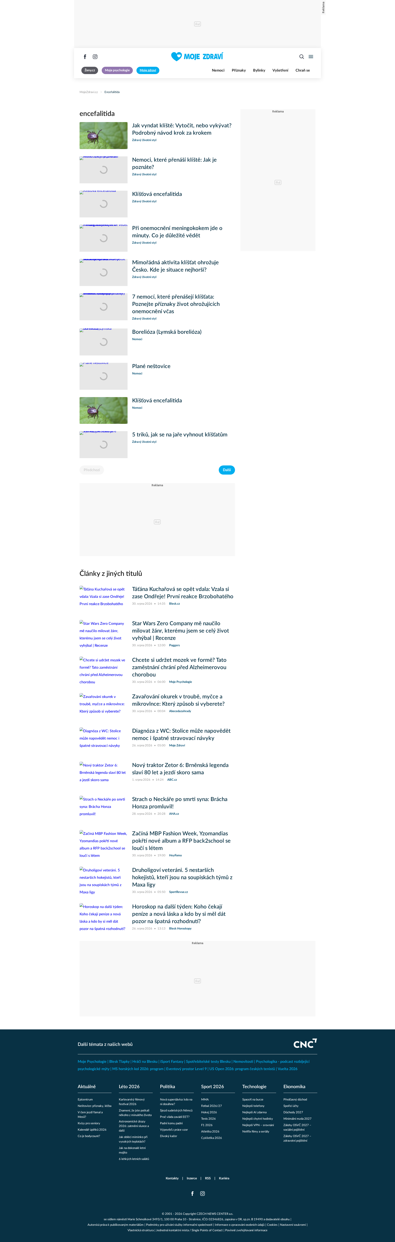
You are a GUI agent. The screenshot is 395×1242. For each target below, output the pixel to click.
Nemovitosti (243, 1061)
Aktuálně (87, 1086)
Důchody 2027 (293, 1112)
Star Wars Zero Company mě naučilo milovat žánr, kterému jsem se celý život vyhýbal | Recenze (180, 631)
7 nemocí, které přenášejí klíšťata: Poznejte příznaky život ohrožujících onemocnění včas (176, 304)
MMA (205, 1099)
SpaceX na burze (252, 1099)
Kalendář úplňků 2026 (92, 1129)
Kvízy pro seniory (89, 1123)
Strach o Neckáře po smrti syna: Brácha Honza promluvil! (179, 803)
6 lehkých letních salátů (134, 1159)
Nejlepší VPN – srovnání (258, 1125)
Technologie (254, 1086)
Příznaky (239, 70)
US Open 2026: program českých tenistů (242, 1069)
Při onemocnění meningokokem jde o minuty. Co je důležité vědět (177, 232)
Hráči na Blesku (144, 1061)
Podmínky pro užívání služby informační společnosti (179, 1224)
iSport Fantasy (171, 1061)
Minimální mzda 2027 (297, 1118)
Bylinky (259, 70)
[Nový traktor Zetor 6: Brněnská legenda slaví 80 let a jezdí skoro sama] (104, 775)
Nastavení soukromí (293, 1224)
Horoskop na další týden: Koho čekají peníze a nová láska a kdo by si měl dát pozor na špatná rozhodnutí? (179, 914)
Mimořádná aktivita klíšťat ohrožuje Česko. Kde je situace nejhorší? (175, 266)
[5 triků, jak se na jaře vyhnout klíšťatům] (104, 444)
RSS (208, 1178)
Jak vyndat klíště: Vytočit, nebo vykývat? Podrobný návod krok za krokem (182, 129)
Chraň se (303, 70)
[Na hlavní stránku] (197, 56)
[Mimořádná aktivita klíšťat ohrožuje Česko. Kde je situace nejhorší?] (104, 272)
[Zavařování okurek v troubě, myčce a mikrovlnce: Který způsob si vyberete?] (104, 706)
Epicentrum (85, 1099)
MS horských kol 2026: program (137, 1069)
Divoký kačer (168, 1136)
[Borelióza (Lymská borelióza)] (104, 342)
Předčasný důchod (295, 1099)
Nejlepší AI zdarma (254, 1112)
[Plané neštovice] (104, 376)
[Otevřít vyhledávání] (301, 56)
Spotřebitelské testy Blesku (208, 1061)
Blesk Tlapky (119, 1061)
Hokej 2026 (209, 1112)
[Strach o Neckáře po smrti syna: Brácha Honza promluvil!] (104, 809)
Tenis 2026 (208, 1118)
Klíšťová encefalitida (157, 194)
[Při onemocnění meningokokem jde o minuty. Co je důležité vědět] (104, 238)
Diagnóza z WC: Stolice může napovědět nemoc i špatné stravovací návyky (181, 734)
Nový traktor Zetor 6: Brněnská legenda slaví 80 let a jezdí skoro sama (180, 769)
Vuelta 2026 (287, 1069)
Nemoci (218, 70)
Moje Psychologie (92, 1061)
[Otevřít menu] (310, 56)
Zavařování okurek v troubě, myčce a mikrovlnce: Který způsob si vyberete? (178, 700)
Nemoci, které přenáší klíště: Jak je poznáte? (174, 163)
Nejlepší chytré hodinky (257, 1118)
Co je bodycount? (89, 1136)
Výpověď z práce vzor (174, 1129)
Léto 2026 (129, 1086)
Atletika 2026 (210, 1131)
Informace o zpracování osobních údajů (239, 1224)
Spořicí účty (291, 1106)
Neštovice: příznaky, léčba (94, 1106)
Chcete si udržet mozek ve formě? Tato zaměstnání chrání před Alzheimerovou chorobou (179, 667)
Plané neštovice (151, 366)
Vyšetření (280, 70)
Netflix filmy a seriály (255, 1131)
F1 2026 (207, 1125)
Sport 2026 (212, 1086)
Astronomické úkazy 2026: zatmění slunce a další (134, 1126)
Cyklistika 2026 (211, 1138)
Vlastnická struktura (141, 1230)
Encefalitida (112, 92)
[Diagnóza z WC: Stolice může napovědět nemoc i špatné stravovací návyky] (104, 740)
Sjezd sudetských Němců (176, 1110)
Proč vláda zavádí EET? (174, 1117)
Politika (167, 1086)
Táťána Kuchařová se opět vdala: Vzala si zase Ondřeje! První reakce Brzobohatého (182, 593)
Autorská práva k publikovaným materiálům (116, 1224)
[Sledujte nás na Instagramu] (95, 56)
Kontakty (172, 1178)
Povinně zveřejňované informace (246, 1230)
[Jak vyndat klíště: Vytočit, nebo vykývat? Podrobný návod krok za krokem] (104, 135)
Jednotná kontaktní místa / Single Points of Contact (189, 1230)
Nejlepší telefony (253, 1106)
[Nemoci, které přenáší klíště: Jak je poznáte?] (104, 169)
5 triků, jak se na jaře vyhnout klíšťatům (179, 435)
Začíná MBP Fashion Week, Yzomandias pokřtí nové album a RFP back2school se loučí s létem (181, 841)
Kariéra (224, 1178)
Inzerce (192, 1178)
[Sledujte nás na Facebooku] (85, 56)
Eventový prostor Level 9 (186, 1069)
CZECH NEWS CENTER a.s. (215, 1214)
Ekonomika (294, 1086)
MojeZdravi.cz (89, 92)
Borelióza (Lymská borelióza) (167, 332)
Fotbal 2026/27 (211, 1106)
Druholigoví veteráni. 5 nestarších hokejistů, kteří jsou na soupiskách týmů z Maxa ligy (182, 878)
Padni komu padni (171, 1123)
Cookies (272, 1224)
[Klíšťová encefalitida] (104, 204)
